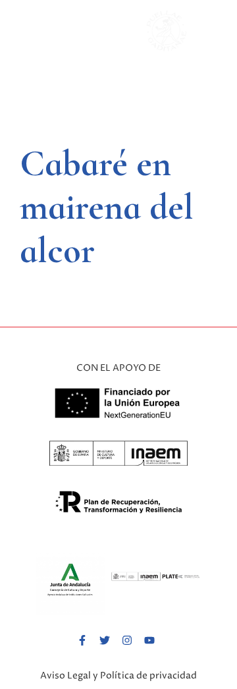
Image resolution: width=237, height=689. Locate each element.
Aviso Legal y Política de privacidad (118, 675)
